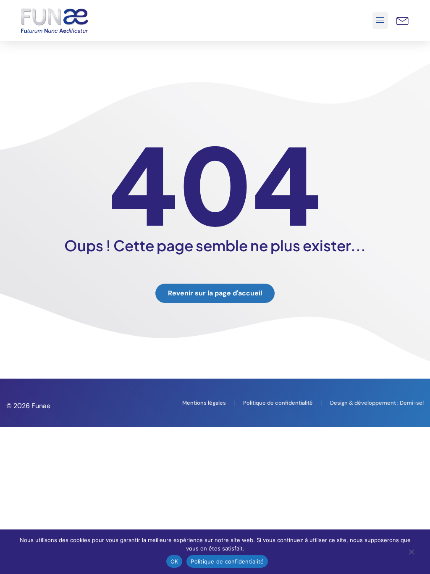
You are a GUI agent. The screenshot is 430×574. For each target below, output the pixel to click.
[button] (380, 20)
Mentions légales (204, 402)
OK (174, 561)
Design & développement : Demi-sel (377, 402)
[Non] (411, 554)
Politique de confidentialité (278, 402)
